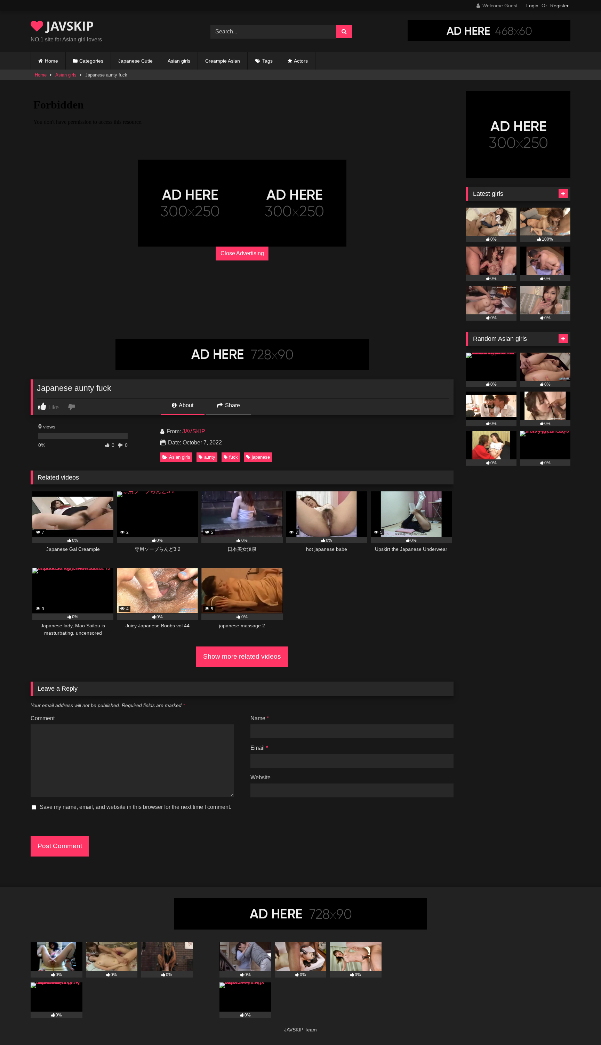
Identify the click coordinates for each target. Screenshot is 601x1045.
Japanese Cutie (135, 61)
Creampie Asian (222, 61)
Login (532, 5)
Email (259, 748)
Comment (43, 718)
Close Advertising (242, 253)
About (185, 405)
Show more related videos (242, 656)
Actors (301, 61)
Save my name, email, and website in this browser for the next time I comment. (135, 807)
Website (260, 777)
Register (559, 5)
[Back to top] (579, 1024)
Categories (91, 61)
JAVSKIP (68, 25)
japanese (261, 457)
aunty (209, 457)
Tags (267, 61)
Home (51, 61)
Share (232, 405)
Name (259, 718)
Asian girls (179, 61)
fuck (233, 457)
